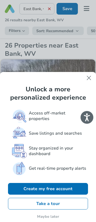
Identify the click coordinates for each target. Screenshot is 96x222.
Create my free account (48, 189)
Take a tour (48, 204)
